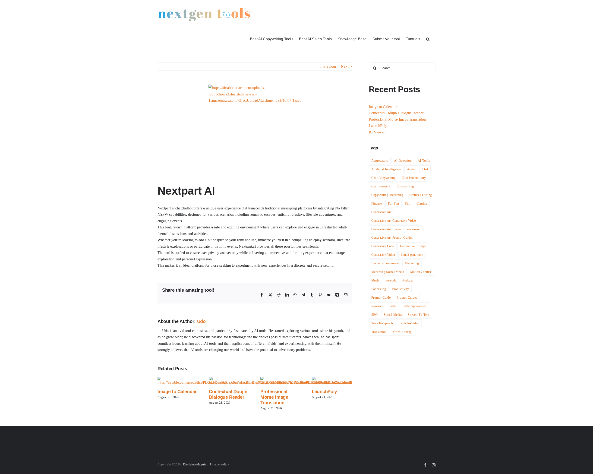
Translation (379, 332)
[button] (428, 38)
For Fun (393, 203)
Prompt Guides (407, 297)
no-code (390, 280)
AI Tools (424, 160)
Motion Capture (421, 272)
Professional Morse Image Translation (274, 397)
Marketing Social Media (387, 272)
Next (344, 66)
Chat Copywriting (383, 178)
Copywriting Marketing (387, 195)
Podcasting (378, 289)
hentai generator (412, 254)
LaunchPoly (324, 391)
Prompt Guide (381, 297)
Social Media (393, 314)
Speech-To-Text (418, 314)
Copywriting (405, 186)
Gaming (421, 203)
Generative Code (382, 246)
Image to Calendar (177, 391)
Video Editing (402, 332)
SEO (374, 314)
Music (375, 280)
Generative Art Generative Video (393, 220)
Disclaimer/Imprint (195, 464)
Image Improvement (385, 263)
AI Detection (403, 160)
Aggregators (379, 160)
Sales (392, 306)
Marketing (412, 263)
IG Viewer (377, 132)
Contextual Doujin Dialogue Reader (396, 113)
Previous (330, 66)
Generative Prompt (413, 246)
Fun (407, 203)
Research (377, 306)
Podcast (407, 280)
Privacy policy (219, 464)
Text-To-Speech (382, 323)
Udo (201, 321)
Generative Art (381, 212)
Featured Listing (420, 195)
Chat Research (381, 186)
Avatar (411, 169)
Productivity (400, 289)
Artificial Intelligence (386, 169)
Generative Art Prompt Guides (392, 237)
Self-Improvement (415, 306)
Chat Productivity (414, 178)
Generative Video (383, 254)
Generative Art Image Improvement (395, 229)
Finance (376, 203)
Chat (425, 169)
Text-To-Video (409, 323)
